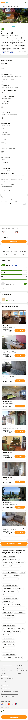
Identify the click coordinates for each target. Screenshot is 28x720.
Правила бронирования (7, 696)
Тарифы (19, 673)
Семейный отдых (7, 635)
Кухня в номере (7, 612)
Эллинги (22, 572)
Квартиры (5, 566)
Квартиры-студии (19, 562)
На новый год (6, 651)
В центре (19, 588)
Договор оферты (5, 689)
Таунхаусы (5, 575)
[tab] (12, 20)
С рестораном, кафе (8, 618)
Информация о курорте (7, 678)
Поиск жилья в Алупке (14, 544)
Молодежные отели (8, 641)
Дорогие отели (20, 628)
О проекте (4, 668)
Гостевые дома (15, 566)
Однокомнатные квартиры (10, 578)
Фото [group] (2, 25)
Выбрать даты (14, 717)
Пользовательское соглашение (9, 691)
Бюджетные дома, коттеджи (10, 559)
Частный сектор (16, 575)
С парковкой (6, 582)
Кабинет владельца (22, 670)
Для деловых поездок (9, 654)
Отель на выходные (8, 644)
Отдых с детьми (7, 657)
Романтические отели (9, 648)
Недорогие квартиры (9, 556)
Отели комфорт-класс (9, 625)
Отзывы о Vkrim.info (6, 670)
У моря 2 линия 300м (8, 588)
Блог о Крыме (4, 676)
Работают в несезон (8, 638)
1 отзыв (14, 265)
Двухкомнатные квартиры (10, 585)
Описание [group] (8, 25)
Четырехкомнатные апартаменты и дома (12, 608)
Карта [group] (13, 25)
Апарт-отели (6, 631)
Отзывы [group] (18, 25)
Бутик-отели (16, 631)
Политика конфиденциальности (9, 694)
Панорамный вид (7, 601)
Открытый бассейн (20, 612)
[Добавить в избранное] (27, 6)
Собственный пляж (8, 595)
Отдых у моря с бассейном (10, 591)
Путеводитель (4, 681)
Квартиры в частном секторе (11, 569)
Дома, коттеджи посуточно (10, 6)
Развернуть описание (7, 52)
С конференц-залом (8, 615)
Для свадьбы (18, 657)
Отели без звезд (19, 622)
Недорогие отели (7, 628)
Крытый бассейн (7, 622)
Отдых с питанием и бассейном (11, 604)
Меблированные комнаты (10, 572)
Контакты (3, 673)
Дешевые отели (7, 562)
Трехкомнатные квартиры (10, 598)
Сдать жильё (20, 668)
